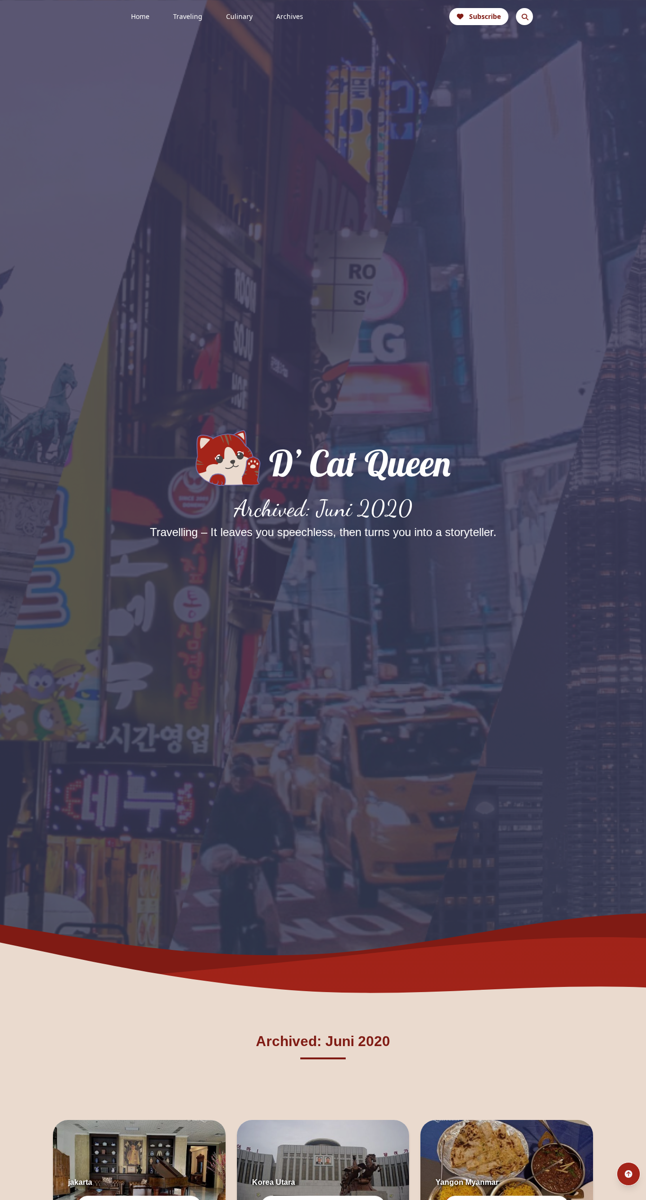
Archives (289, 16)
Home (140, 16)
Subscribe (485, 16)
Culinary (239, 16)
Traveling (187, 16)
